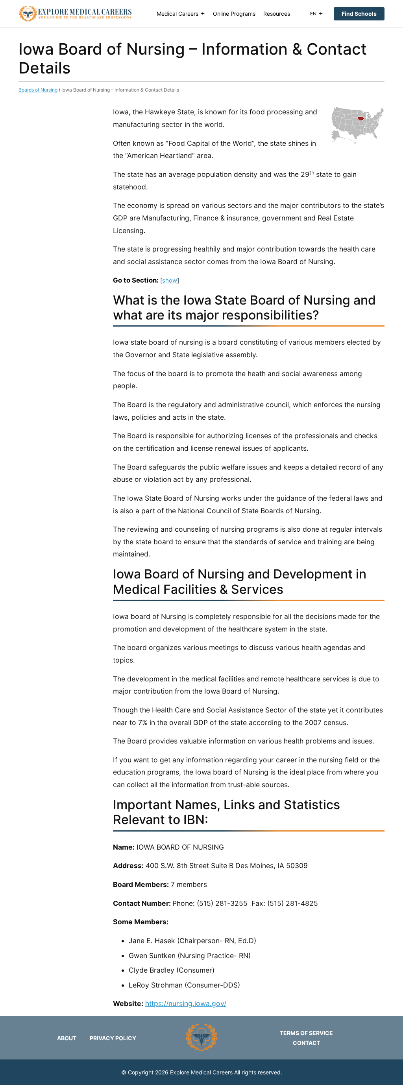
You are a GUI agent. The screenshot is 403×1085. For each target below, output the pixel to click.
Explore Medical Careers (201, 1072)
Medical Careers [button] (177, 13)
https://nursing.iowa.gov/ (185, 1003)
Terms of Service (306, 1033)
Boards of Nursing (37, 90)
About (66, 1038)
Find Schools (359, 13)
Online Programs (234, 13)
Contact (306, 1042)
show (169, 280)
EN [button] (313, 14)
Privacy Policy (113, 1038)
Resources (276, 13)
